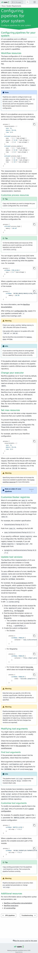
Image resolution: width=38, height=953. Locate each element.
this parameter (21, 746)
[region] (19, 295)
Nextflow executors (11, 905)
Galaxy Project (25, 616)
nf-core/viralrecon (20, 583)
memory (29, 337)
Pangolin (20, 611)
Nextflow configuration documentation (18, 903)
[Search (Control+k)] (27, 2)
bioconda (29, 667)
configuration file (20, 311)
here (31, 769)
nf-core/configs (9, 908)
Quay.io (6, 616)
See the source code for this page (25, 941)
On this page (17, 2)
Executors (4, 406)
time (10, 339)
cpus (4, 339)
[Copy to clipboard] (34, 124)
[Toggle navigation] (34, 2)
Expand (31, 489)
